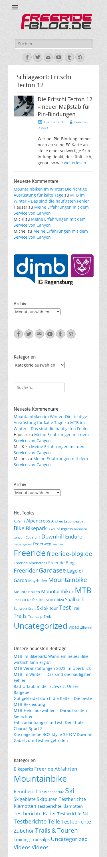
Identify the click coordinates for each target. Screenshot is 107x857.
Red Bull (20, 600)
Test (65, 607)
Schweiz (20, 608)
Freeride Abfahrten (55, 768)
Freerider (26, 570)
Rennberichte (28, 791)
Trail (76, 608)
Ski (40, 608)
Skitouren (47, 799)
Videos (22, 847)
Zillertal (86, 627)
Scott (32, 609)
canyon (19, 537)
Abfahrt (19, 521)
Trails (20, 615)
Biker (51, 529)
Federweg (42, 544)
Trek (47, 616)
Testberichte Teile (37, 821)
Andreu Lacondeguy (67, 521)
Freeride (30, 553)
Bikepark (36, 528)
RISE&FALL (47, 599)
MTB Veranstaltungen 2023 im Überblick (52, 668)
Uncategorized (40, 625)
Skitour (51, 608)
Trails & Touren (56, 830)
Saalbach (74, 599)
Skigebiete (25, 799)
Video (73, 627)
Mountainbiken (27, 591)
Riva (60, 599)
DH (37, 537)
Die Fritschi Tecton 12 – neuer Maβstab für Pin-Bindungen (65, 107)
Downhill (52, 536)
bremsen (80, 529)
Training (22, 839)
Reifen (32, 599)
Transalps (40, 839)
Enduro (73, 536)
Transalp (35, 616)
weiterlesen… (76, 162)
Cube (29, 537)
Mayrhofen (37, 580)
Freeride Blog (61, 562)
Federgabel (23, 544)
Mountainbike (67, 579)
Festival (58, 544)
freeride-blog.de (69, 554)
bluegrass (64, 528)
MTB (83, 590)
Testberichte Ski (72, 813)
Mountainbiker (57, 591)
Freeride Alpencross (30, 562)
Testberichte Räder (35, 813)
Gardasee (52, 570)
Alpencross (38, 521)
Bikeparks (23, 769)
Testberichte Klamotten (60, 806)
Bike (19, 528)
